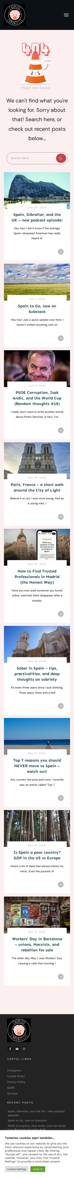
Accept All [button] (38, 1169)
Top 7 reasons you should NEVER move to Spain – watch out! (37, 766)
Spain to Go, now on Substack (27, 1120)
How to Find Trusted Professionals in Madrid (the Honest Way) (37, 577)
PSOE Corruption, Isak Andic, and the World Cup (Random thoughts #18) (37, 398)
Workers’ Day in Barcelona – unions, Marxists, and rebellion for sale (37, 944)
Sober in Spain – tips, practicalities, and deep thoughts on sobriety (37, 674)
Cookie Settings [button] (16, 1169)
